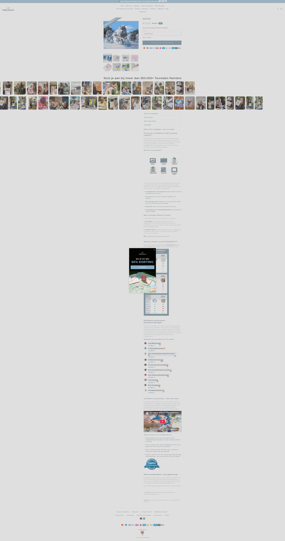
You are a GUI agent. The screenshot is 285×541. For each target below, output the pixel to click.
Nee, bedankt (143, 272)
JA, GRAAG (142, 267)
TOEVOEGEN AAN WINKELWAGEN (177, 2)
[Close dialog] (154, 250)
